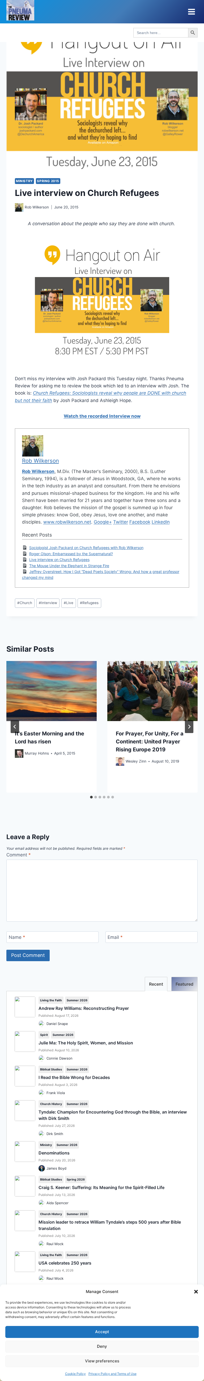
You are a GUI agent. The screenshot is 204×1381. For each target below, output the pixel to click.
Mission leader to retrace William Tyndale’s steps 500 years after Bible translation (110, 1225)
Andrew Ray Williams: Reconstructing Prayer (84, 1008)
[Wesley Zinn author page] (120, 761)
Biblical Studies (51, 1069)
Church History (51, 1104)
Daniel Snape (57, 1024)
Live (68, 603)
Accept (102, 1331)
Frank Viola (55, 1093)
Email (115, 937)
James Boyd (56, 1168)
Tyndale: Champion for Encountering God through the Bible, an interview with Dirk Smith (113, 1115)
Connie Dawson (59, 1058)
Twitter (120, 522)
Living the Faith (51, 1000)
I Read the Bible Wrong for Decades (74, 1077)
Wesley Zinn (136, 761)
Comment (18, 854)
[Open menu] (191, 11)
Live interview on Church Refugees (59, 559)
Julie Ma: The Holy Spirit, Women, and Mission (86, 1042)
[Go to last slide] (15, 726)
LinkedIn (161, 522)
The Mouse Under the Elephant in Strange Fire (69, 565)
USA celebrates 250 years (65, 1263)
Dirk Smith (54, 1134)
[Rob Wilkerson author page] (19, 207)
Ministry (24, 181)
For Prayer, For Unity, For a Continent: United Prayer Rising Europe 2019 (150, 741)
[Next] (189, 726)
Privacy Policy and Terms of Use (112, 1374)
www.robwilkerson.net (67, 522)
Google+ (103, 522)
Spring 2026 (76, 1179)
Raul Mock (54, 1244)
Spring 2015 (48, 181)
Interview (48, 603)
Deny (102, 1346)
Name (17, 937)
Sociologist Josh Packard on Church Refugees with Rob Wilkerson (86, 547)
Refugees (89, 603)
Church (24, 603)
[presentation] (51, 691)
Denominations (54, 1153)
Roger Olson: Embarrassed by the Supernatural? (71, 553)
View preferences (102, 1360)
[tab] (91, 797)
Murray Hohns (37, 753)
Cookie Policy (75, 1374)
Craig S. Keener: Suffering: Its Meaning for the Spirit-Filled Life (101, 1187)
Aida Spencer (57, 1203)
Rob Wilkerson (37, 207)
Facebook (139, 522)
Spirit (44, 1035)
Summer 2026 (77, 1000)
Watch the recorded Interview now (102, 416)
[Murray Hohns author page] (19, 753)
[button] (196, 1291)
